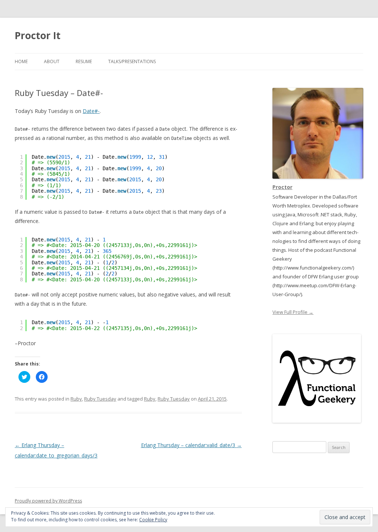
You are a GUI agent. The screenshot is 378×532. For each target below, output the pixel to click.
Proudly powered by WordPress (48, 501)
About (51, 61)
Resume (84, 61)
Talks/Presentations (132, 61)
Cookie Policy (153, 519)
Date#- (91, 110)
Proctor (282, 187)
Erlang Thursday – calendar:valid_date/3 (191, 445)
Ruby (76, 398)
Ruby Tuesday (100, 398)
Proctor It (38, 35)
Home (21, 61)
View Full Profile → (292, 312)
